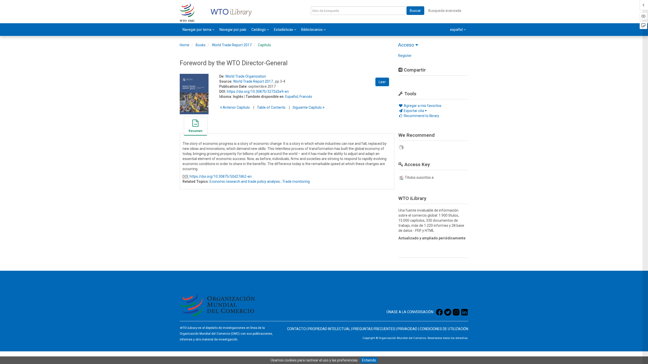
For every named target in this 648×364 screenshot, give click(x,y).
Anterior (236, 107)
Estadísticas (284, 30)
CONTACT (295, 329)
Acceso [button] (406, 45)
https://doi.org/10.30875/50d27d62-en (221, 176)
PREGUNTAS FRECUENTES (374, 329)
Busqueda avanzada (444, 11)
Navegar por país (232, 30)
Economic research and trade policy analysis (245, 181)
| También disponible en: (264, 97)
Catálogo (259, 30)
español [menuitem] (456, 30)
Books (201, 45)
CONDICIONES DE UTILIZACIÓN (444, 329)
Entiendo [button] (369, 360)
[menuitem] (198, 29)
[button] (195, 127)
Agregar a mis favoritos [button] (422, 106)
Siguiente (307, 107)
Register (405, 56)
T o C (271, 107)
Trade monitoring (296, 181)
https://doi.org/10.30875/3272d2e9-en (258, 91)
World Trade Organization (245, 76)
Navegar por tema (197, 30)
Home (184, 45)
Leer (382, 82)
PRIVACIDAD (407, 329)
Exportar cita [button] (414, 111)
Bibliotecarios (312, 30)
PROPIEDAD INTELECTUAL (329, 329)
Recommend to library (421, 116)
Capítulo (264, 45)
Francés (305, 97)
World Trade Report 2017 (232, 45)
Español (291, 97)
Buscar (415, 11)
